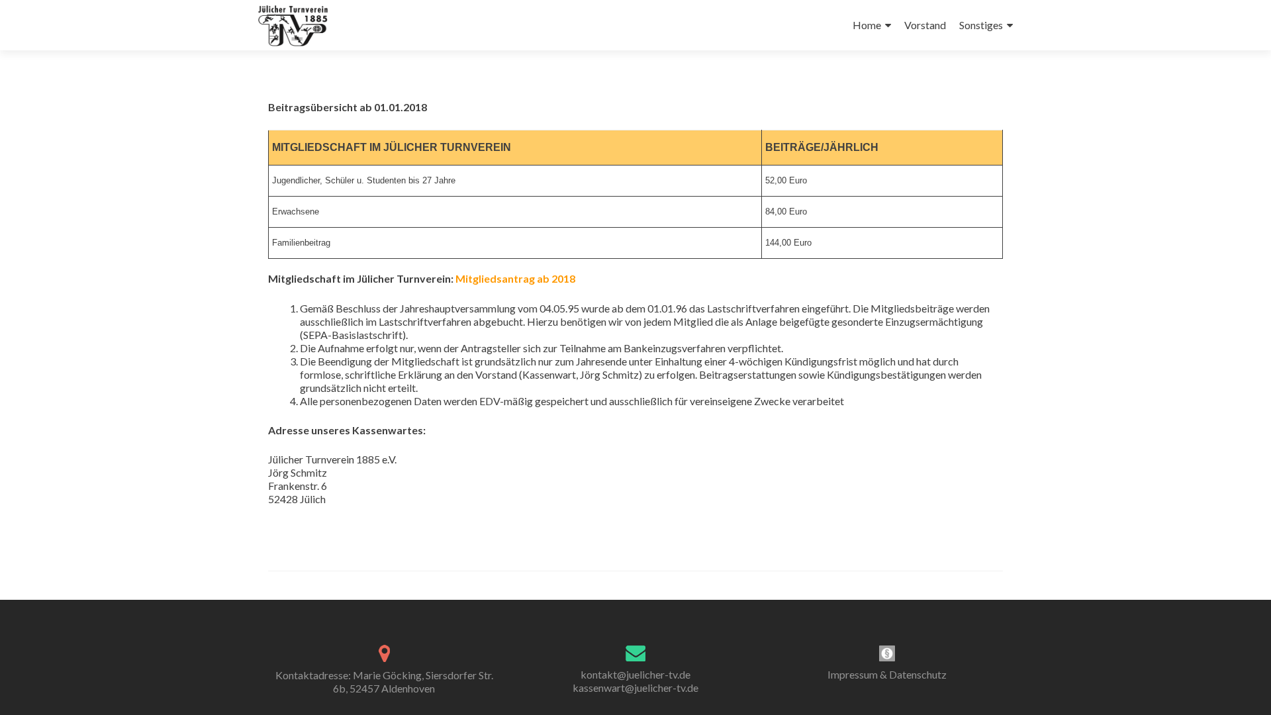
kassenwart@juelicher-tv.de (635, 687)
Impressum (852, 674)
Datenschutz (918, 674)
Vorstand (925, 25)
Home (867, 25)
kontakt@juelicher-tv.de (635, 674)
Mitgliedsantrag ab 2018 (515, 278)
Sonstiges (981, 25)
